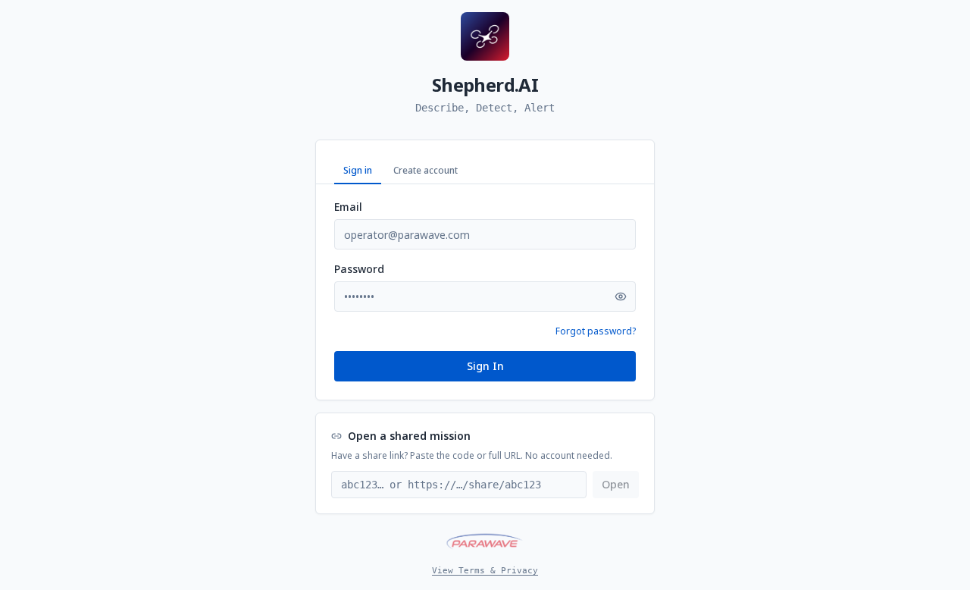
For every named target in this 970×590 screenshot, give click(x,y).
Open (616, 484)
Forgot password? (595, 331)
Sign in (357, 170)
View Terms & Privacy (485, 571)
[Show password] (621, 296)
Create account (425, 170)
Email (348, 206)
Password (359, 269)
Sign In (485, 366)
